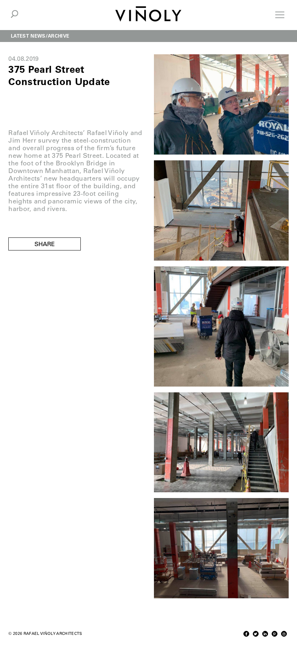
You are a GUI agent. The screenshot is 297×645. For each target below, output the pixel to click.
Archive (58, 36)
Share (44, 244)
